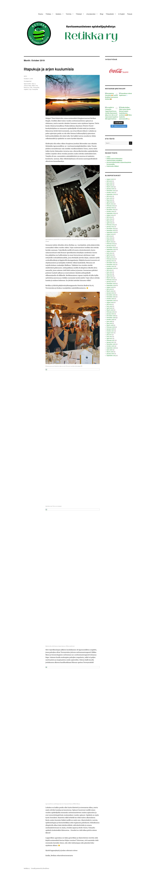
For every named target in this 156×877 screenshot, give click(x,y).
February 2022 (111, 259)
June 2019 (109, 306)
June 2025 (109, 198)
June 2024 (109, 219)
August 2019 (110, 302)
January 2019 (110, 314)
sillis (31, 87)
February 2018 (111, 327)
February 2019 (111, 312)
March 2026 (110, 187)
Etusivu (40, 14)
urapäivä (26, 89)
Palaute (129, 14)
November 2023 (111, 230)
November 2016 (111, 344)
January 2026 (110, 189)
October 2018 (110, 319)
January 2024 (110, 226)
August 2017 (110, 333)
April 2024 (109, 223)
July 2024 (109, 217)
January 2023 (110, 245)
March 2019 (110, 310)
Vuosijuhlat (35, 89)
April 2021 (109, 276)
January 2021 (110, 281)
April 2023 (109, 240)
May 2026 (109, 185)
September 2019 (111, 300)
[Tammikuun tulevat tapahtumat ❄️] (125, 99)
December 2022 (111, 247)
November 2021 (111, 264)
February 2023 (111, 243)
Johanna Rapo (27, 85)
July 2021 (109, 270)
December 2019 (111, 295)
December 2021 (111, 262)
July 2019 (109, 304)
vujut (30, 89)
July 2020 (109, 289)
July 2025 (109, 196)
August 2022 (110, 251)
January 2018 (110, 329)
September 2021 (111, 268)
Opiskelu (58, 14)
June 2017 (109, 336)
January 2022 (110, 261)
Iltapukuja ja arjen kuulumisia (49, 69)
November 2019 (111, 297)
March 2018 (110, 325)
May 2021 (109, 274)
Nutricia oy (26, 87)
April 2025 (109, 202)
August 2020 (110, 287)
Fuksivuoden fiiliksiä (113, 166)
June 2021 (109, 272)
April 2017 (109, 338)
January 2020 (110, 293)
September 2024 (111, 213)
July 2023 (109, 236)
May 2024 (109, 221)
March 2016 (110, 352)
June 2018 (109, 321)
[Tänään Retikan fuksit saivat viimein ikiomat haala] (125, 113)
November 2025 (111, 190)
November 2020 (111, 283)
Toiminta (68, 14)
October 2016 (110, 346)
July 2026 (109, 181)
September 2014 (111, 355)
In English (121, 14)
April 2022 (109, 255)
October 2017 (110, 331)
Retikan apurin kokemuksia (114, 158)
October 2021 (110, 266)
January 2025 (110, 207)
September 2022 (111, 249)
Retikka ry (27, 868)
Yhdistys (48, 14)
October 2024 (110, 211)
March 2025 (110, 204)
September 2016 (111, 348)
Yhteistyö (79, 14)
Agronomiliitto (27, 84)
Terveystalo (36, 87)
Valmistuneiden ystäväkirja (114, 160)
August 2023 (110, 234)
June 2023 (109, 238)
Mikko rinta (35, 85)
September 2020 (111, 285)
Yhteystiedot (110, 14)
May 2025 (109, 200)
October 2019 (110, 298)
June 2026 (109, 183)
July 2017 (109, 334)
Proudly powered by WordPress (40, 868)
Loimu (108, 157)
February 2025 (111, 206)
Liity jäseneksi (90, 14)
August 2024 (110, 215)
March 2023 (110, 242)
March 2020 (110, 291)
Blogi (101, 14)
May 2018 (109, 323)
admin (25, 76)
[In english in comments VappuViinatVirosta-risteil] (111, 113)
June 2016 (109, 350)
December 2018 (111, 316)
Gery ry (33, 84)
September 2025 (111, 194)
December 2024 (111, 209)
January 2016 (110, 353)
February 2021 (111, 280)
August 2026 (110, 179)
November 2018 (111, 317)
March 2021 (110, 278)
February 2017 (111, 340)
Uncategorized (27, 81)
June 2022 (109, 253)
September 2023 (111, 232)
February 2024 (111, 225)
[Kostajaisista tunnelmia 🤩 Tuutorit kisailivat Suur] (111, 99)
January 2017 (110, 342)
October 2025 (110, 192)
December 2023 (111, 228)
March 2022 (110, 257)
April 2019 (109, 308)
